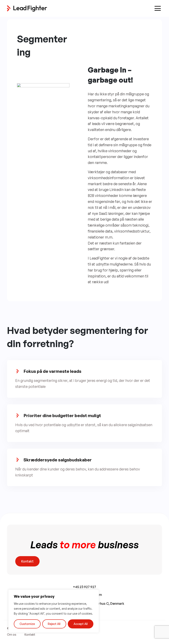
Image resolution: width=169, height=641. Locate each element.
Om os (11, 634)
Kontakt (27, 561)
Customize (27, 624)
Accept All (81, 624)
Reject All (54, 624)
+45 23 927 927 (84, 587)
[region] (53, 611)
